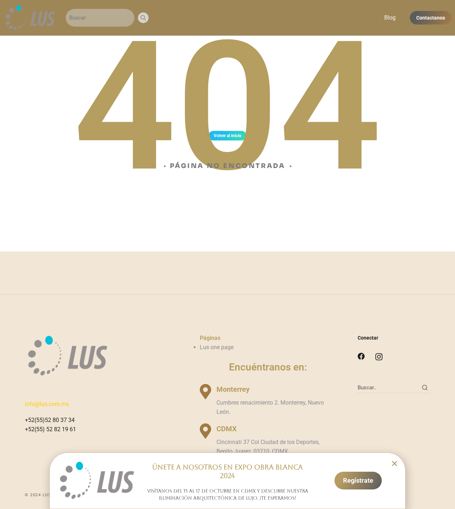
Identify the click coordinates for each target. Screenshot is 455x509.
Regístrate (358, 480)
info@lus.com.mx (47, 404)
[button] (394, 463)
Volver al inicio (227, 135)
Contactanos (430, 18)
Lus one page (217, 347)
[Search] (143, 17)
